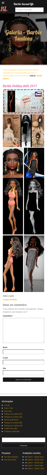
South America (22, 76)
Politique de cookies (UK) (13, 417)
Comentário (8, 316)
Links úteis (8, 411)
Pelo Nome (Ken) (10, 460)
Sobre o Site (8, 408)
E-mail (5, 358)
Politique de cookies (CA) (13, 426)
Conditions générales (12, 431)
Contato (7, 405)
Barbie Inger (39, 463)
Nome (5, 347)
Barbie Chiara (39, 468)
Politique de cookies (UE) (13, 414)
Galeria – (31, 457)
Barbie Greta (39, 457)
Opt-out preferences (11, 420)
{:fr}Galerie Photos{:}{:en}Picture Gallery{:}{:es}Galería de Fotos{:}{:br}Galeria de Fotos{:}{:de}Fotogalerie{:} (21, 73)
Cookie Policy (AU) (10, 428)
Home (5, 70)
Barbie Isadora (28, 35)
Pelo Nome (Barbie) (11, 457)
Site (4, 368)
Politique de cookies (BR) (13, 423)
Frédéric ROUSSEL (10, 300)
